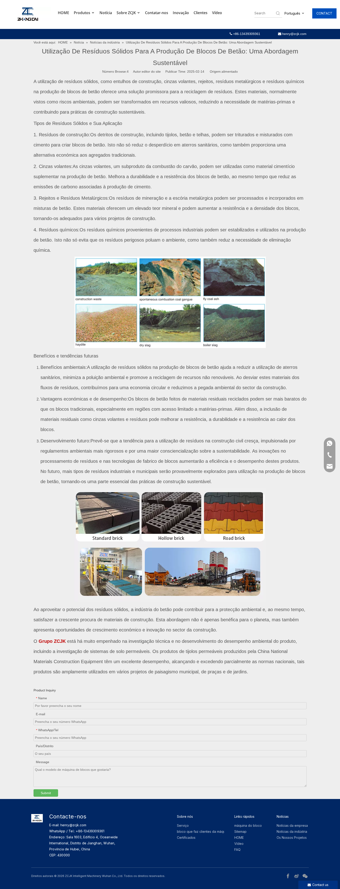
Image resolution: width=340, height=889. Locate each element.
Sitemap (240, 831)
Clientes (200, 12)
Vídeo (217, 12)
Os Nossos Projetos (292, 837)
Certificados (186, 837)
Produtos (82, 12)
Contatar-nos (156, 12)
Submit (46, 793)
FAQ (237, 850)
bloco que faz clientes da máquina (203, 831)
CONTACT (324, 13)
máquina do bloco (248, 825)
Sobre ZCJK (127, 12)
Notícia (105, 12)
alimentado (230, 71)
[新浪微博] (297, 875)
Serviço (183, 825)
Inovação (181, 12)
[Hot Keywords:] (278, 13)
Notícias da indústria (292, 831)
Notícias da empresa (292, 825)
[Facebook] (288, 875)
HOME (63, 12)
